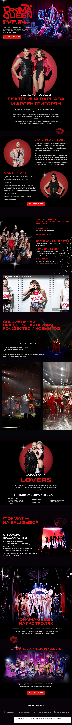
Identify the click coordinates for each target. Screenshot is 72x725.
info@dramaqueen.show (44, 712)
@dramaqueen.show (63, 712)
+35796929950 (10, 712)
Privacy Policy (26, 721)
